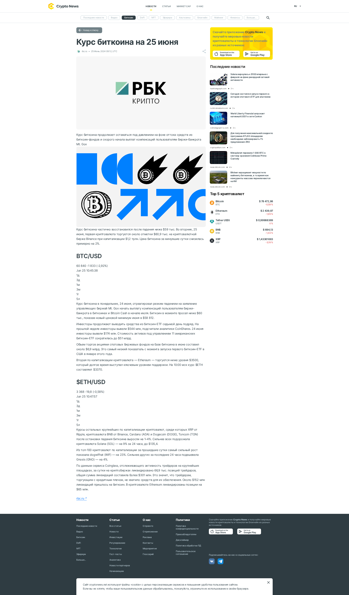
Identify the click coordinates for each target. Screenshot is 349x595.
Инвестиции (115, 537)
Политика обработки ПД (188, 545)
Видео (114, 17)
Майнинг (218, 17)
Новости (151, 6)
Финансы (235, 17)
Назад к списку (91, 30)
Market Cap (184, 6)
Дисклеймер (182, 540)
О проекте (148, 526)
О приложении (150, 531)
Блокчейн (202, 17)
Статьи (166, 6)
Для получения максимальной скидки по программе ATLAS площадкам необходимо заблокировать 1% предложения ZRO (251, 137)
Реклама (147, 537)
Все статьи (115, 526)
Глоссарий (148, 554)
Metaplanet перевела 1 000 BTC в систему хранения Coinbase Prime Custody (248, 155)
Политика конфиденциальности (187, 527)
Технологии (115, 548)
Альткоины (184, 17)
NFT (153, 17)
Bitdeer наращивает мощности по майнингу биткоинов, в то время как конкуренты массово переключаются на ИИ (250, 177)
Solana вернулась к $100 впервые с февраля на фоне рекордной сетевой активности (249, 77)
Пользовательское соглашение (186, 552)
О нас (199, 6)
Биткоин (80, 537)
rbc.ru (80, 498)
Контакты (148, 542)
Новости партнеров (119, 565)
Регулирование (117, 542)
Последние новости (93, 17)
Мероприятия (150, 548)
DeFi (142, 17)
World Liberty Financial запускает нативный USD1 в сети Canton (247, 115)
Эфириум (167, 17)
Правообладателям (186, 534)
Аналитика (115, 559)
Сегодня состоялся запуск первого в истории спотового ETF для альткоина (250, 95)
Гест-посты (115, 554)
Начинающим (116, 571)
